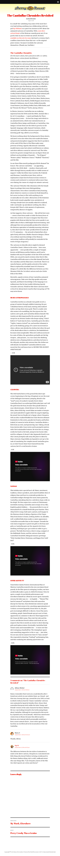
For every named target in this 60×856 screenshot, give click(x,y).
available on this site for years (20, 38)
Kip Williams (17, 28)
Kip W (17, 745)
